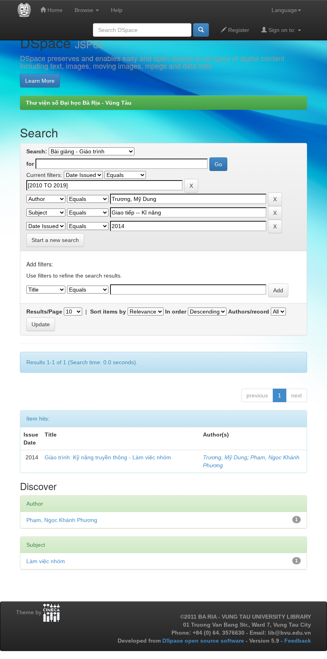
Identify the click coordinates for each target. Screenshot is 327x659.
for (30, 164)
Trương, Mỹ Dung (225, 457)
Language (284, 10)
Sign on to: (282, 30)
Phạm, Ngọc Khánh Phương (61, 520)
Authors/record (248, 311)
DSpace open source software (204, 640)
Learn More (40, 80)
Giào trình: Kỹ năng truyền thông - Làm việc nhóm (108, 457)
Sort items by (108, 311)
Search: (36, 151)
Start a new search (55, 240)
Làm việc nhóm (45, 561)
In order (175, 311)
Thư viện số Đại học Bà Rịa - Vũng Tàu (79, 102)
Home (54, 10)
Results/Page (44, 311)
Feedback (297, 640)
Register (238, 30)
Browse (85, 10)
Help (116, 10)
